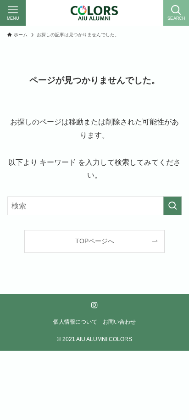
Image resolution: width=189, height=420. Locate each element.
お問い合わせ (119, 322)
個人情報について (75, 322)
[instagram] (94, 305)
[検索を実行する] (172, 205)
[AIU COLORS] (94, 13)
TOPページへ (94, 241)
